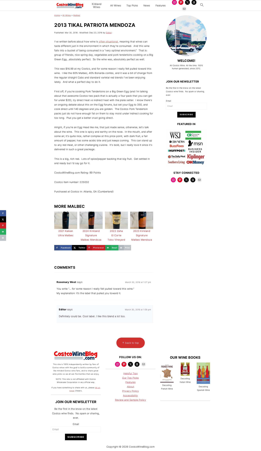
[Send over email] (3, 232)
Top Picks (132, 5)
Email (168, 101)
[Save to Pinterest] (3, 226)
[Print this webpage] (3, 238)
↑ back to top (130, 342)
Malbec (76, 15)
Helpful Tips (130, 373)
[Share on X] (3, 219)
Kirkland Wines (97, 5)
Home (57, 15)
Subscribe (186, 114)
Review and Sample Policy (130, 399)
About (130, 386)
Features (161, 5)
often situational (108, 41)
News (146, 5)
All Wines (115, 5)
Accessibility (130, 395)
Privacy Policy (130, 391)
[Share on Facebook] (3, 213)
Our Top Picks (130, 377)
